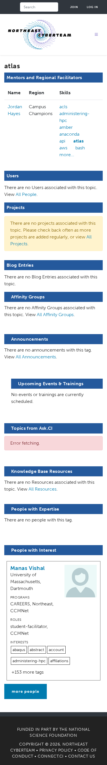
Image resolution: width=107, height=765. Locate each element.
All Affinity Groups (55, 314)
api (62, 141)
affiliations (59, 660)
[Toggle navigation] (96, 35)
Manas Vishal (27, 568)
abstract (37, 649)
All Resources (42, 489)
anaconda (69, 134)
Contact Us (81, 756)
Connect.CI (51, 756)
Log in (92, 7)
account (56, 649)
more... (66, 154)
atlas (78, 141)
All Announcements (36, 357)
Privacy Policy (56, 750)
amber (66, 127)
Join (74, 7)
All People (26, 194)
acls (63, 106)
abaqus (19, 649)
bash (80, 147)
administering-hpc (74, 117)
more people (25, 691)
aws (63, 147)
